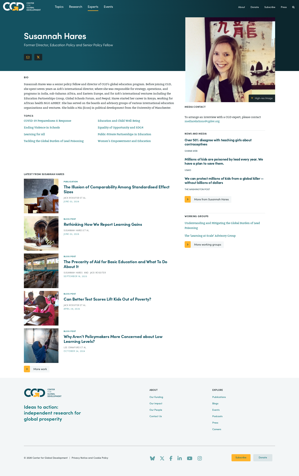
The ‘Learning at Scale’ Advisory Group (210, 235)
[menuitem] (293, 7)
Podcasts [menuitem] (217, 416)
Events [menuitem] (216, 410)
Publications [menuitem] (219, 397)
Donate (263, 457)
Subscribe (240, 457)
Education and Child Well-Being (119, 120)
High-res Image (264, 98)
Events (108, 7)
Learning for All (34, 134)
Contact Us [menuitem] (156, 416)
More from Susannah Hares (211, 199)
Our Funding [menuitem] (156, 397)
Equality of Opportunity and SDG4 (120, 127)
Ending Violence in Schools (42, 127)
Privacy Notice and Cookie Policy (90, 458)
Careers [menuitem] (216, 429)
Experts (93, 7)
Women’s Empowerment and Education (124, 141)
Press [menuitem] (284, 7)
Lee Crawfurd (72, 347)
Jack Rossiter (72, 198)
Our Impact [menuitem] (156, 403)
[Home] (27, 6)
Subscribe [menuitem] (269, 7)
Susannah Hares (73, 230)
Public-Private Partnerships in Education (124, 134)
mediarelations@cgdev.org (202, 121)
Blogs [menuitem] (215, 403)
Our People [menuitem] (156, 410)
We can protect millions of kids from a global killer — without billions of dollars (224, 181)
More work (40, 369)
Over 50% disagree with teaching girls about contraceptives (218, 142)
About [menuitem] (241, 7)
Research (75, 7)
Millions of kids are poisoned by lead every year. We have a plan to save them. (224, 161)
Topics (59, 7)
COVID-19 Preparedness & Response (47, 120)
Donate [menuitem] (255, 7)
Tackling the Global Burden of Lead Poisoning (54, 141)
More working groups (207, 244)
